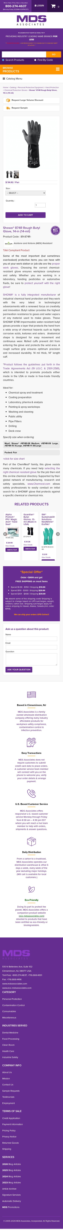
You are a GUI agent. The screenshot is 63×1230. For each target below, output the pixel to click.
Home (5, 87)
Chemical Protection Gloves (15, 90)
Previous (5, 534)
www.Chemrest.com (39, 484)
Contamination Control (13, 1005)
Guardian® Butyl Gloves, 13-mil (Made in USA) (30, 519)
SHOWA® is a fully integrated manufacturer (29, 295)
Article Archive (9, 1188)
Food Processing (10, 1039)
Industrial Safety (10, 1057)
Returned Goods (10, 1143)
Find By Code (45, 60)
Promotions (10, 1207)
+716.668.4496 (14, 979)
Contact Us (7, 1084)
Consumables (9, 1011)
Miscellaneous (9, 1017)
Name (8, 634)
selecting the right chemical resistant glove (31, 470)
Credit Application (11, 1118)
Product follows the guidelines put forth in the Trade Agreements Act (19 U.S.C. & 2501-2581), (31, 366)
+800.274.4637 (19, 975)
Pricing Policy (8, 1130)
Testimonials (8, 1097)
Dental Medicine (10, 1032)
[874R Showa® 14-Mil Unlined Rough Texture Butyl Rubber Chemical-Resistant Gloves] (31, 144)
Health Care (8, 1051)
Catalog (13, 87)
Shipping (6, 1149)
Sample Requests (11, 1091)
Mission (6, 1078)
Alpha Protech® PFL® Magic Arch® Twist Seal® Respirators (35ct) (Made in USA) (12, 523)
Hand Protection (52, 87)
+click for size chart (14, 459)
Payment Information (12, 1124)
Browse (11, 70)
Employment (8, 1103)
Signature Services (11, 1195)
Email (8, 643)
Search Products (15, 60)
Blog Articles (11, 1164)
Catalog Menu (14, 79)
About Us (7, 1072)
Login (40, 5)
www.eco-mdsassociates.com (16, 988)
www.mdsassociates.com (14, 983)
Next (57, 534)
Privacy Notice (9, 1136)
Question (10, 651)
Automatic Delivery (11, 1201)
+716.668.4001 (35, 975)
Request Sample (19, 107)
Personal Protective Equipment (31, 87)
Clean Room (8, 1045)
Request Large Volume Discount (27, 100)
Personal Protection (12, 999)
